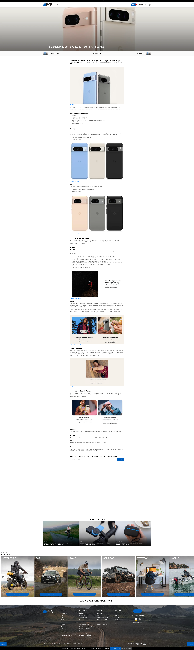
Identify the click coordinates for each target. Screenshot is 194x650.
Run (62, 630)
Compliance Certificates (85, 626)
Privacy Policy (83, 619)
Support (81, 613)
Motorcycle (64, 613)
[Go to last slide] (3, 576)
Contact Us (82, 615)
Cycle (62, 617)
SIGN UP (120, 459)
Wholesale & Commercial (103, 622)
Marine (63, 624)
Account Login (83, 617)
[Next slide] (191, 576)
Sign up (3, 644)
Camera (63, 633)
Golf (62, 628)
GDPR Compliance (84, 624)
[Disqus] (97, 486)
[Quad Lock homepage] (47, 5)
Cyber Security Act (84, 633)
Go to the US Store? (115, 648)
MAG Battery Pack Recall (86, 635)
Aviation (63, 626)
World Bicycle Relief (102, 619)
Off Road (63, 619)
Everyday (63, 622)
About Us (99, 613)
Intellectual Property (102, 617)
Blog (98, 615)
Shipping (140, 4)
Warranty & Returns (84, 628)
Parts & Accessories (66, 635)
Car (62, 615)
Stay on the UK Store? (126, 648)
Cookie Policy (82, 622)
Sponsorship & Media (102, 624)
